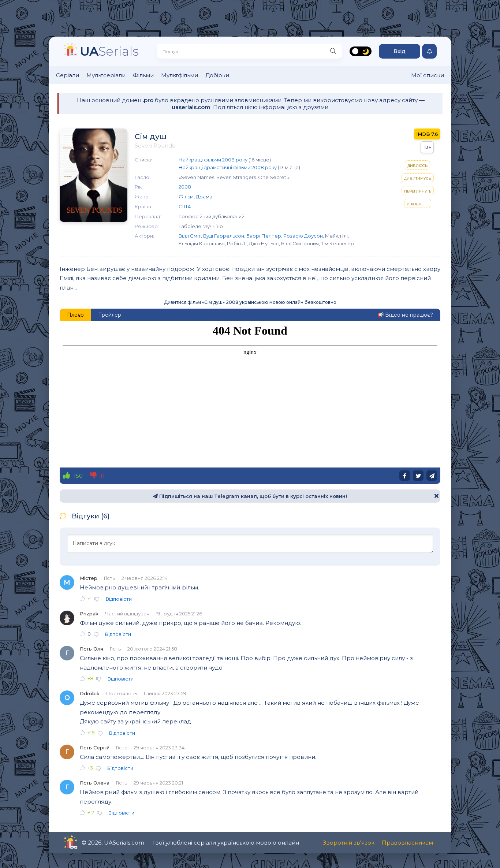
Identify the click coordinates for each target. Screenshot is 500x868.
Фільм (186, 197)
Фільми (143, 75)
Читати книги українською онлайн (91, 842)
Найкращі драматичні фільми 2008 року (228, 167)
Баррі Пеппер (263, 236)
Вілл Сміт (190, 236)
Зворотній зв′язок (348, 842)
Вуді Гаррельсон (223, 236)
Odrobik (90, 693)
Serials (109, 51)
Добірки (217, 75)
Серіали (67, 75)
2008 (185, 187)
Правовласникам (407, 842)
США (185, 206)
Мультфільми (179, 75)
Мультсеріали (106, 75)
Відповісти (119, 599)
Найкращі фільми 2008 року (213, 160)
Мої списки (427, 75)
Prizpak (89, 613)
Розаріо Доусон (303, 236)
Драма (204, 197)
